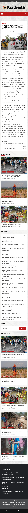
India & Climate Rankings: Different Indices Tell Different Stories (13, 283)
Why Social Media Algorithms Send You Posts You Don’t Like (13, 275)
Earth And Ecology (6, 196)
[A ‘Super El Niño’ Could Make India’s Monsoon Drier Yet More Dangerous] (14, 214)
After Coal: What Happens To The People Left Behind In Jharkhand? (13, 301)
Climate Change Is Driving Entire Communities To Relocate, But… (14, 292)
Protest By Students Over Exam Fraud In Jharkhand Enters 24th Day (11, 314)
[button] (2, 14)
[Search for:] (10, 328)
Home (6, 500)
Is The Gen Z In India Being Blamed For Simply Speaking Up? (13, 262)
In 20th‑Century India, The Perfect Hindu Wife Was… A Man (13, 253)
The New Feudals (6, 504)
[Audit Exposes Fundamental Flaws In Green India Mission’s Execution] (14, 189)
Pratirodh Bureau (7, 31)
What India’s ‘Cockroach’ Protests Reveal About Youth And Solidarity (13, 305)
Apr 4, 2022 (13, 31)
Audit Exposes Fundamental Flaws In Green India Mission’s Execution (14, 240)
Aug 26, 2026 (13, 178)
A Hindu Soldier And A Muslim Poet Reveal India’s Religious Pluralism (13, 296)
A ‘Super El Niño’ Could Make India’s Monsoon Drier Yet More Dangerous (13, 245)
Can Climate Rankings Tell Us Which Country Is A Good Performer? (13, 309)
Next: (14, 147)
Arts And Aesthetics (20, 502)
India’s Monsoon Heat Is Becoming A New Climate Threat (12, 271)
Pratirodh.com (21, 510)
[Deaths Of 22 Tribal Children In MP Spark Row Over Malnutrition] (14, 420)
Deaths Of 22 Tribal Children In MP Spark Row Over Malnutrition (13, 249)
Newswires (11, 502)
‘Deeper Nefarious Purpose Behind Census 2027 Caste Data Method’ (13, 279)
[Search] (26, 14)
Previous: (13, 143)
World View (5, 502)
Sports (14, 506)
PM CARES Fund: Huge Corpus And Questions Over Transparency (13, 288)
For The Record (21, 504)
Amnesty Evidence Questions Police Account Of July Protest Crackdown (13, 236)
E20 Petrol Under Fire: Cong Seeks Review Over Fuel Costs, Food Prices (13, 266)
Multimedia (14, 504)
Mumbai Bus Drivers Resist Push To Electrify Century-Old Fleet (12, 258)
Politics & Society (10, 171)
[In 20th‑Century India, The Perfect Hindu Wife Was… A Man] (14, 446)
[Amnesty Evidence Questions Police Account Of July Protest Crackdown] (14, 165)
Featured (4, 23)
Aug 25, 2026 (13, 434)
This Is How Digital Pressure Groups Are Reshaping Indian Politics (11, 318)
